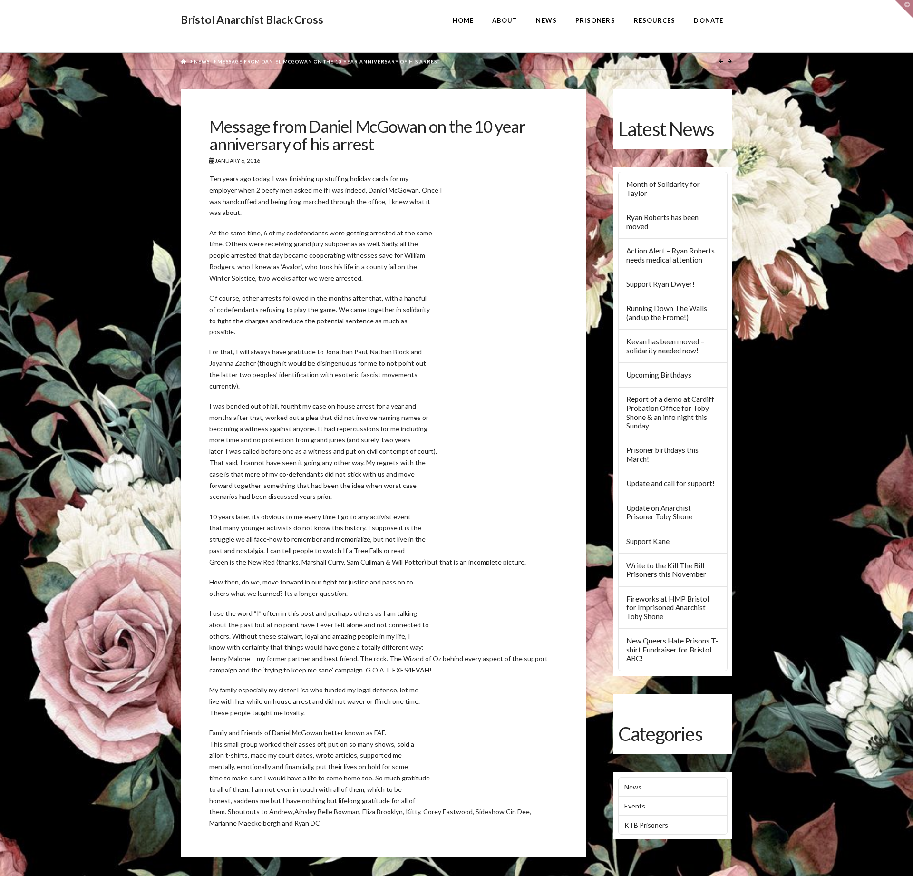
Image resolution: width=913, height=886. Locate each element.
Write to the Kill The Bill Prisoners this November (666, 570)
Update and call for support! (670, 483)
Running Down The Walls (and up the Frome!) (666, 312)
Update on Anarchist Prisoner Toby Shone (659, 512)
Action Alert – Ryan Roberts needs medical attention (670, 255)
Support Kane (648, 541)
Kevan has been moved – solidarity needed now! (665, 346)
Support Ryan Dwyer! (660, 284)
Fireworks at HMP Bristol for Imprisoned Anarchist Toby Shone (667, 607)
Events (634, 806)
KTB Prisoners (646, 825)
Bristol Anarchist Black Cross (252, 19)
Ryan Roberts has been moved (662, 222)
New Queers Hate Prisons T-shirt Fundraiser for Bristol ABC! (672, 649)
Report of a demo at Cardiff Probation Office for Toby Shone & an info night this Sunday (670, 412)
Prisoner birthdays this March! (662, 454)
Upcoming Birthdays (658, 374)
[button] (904, 9)
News (632, 787)
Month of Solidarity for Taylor (663, 188)
